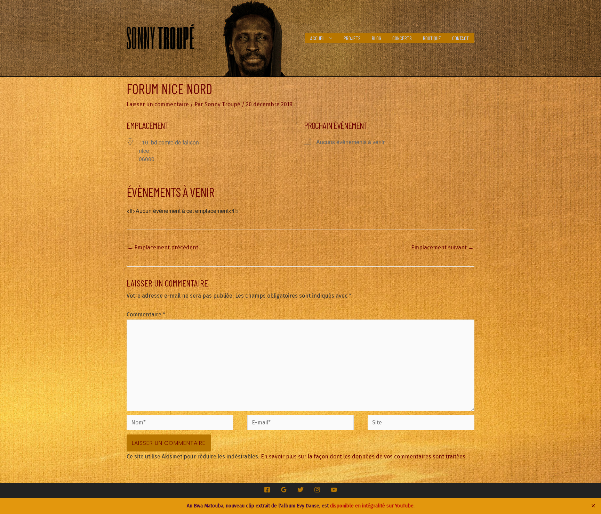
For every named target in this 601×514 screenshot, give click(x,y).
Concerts (402, 38)
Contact (460, 38)
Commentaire (146, 314)
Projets (352, 38)
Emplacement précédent (162, 247)
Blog (376, 38)
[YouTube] (334, 490)
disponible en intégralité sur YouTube (372, 506)
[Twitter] (300, 490)
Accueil (318, 38)
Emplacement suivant (442, 247)
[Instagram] (317, 490)
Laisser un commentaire (158, 104)
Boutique (432, 38)
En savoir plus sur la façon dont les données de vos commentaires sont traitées (363, 456)
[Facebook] (267, 490)
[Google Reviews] (284, 490)
